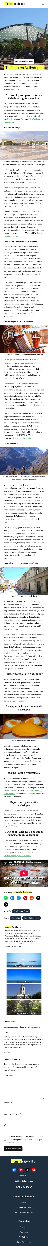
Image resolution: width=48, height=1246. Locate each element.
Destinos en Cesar (24, 61)
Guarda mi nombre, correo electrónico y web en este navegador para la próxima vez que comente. (25, 1139)
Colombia (16, 918)
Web (6, 1125)
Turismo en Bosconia (22, 438)
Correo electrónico (12, 1114)
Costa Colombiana (31, 918)
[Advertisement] (24, 33)
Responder (7, 1052)
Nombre (8, 1102)
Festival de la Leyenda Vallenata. (17, 856)
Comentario (9, 1075)
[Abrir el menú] (42, 4)
